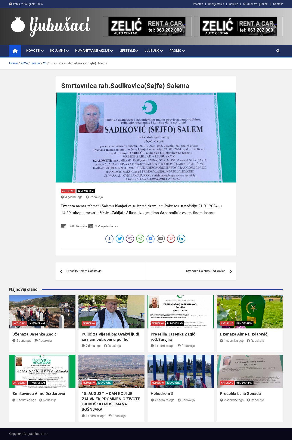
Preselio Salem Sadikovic (84, 271)
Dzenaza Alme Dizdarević (243, 334)
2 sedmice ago (26, 400)
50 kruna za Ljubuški (255, 4)
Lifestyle (127, 51)
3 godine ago (74, 197)
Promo (175, 51)
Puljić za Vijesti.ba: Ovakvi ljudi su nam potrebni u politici (110, 337)
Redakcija (96, 197)
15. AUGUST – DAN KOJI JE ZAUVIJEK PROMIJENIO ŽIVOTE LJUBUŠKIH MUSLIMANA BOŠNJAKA (111, 401)
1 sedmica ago (164, 345)
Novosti (33, 51)
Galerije (233, 4)
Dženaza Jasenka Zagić (34, 334)
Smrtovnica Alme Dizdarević (38, 393)
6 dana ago (23, 340)
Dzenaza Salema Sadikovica (206, 271)
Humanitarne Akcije (92, 51)
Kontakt (278, 4)
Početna (198, 4)
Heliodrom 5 (162, 393)
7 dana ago (93, 345)
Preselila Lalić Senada (240, 393)
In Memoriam (86, 191)
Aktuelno (68, 191)
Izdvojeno (105, 382)
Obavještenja (216, 4)
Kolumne (57, 51)
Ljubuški (152, 51)
